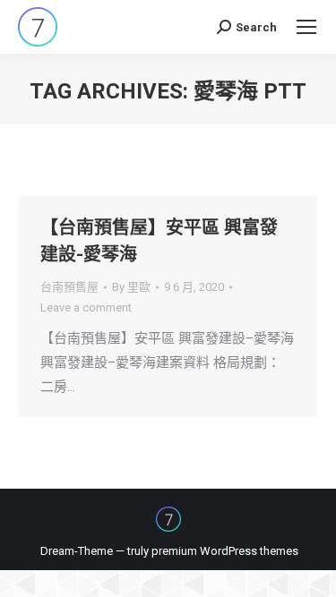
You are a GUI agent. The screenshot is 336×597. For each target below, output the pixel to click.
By (131, 287)
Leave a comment (86, 307)
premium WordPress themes (224, 551)
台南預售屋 (69, 287)
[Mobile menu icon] (306, 26)
